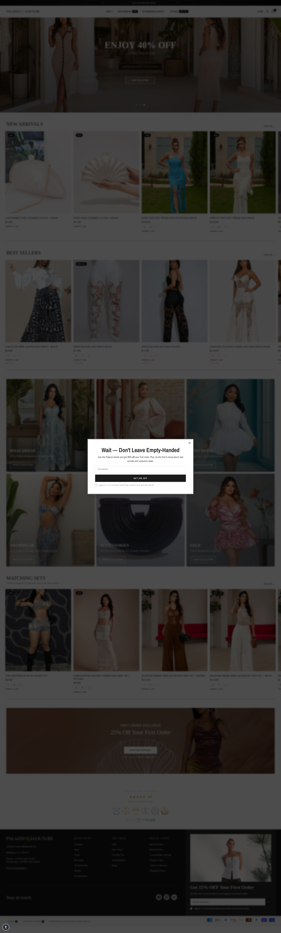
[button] (5, 927)
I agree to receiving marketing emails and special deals (126, 485)
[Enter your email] (140, 478)
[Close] (189, 443)
